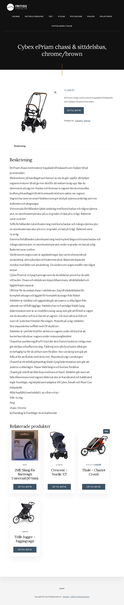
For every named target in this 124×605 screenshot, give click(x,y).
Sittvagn (79, 120)
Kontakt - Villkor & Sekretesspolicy (76, 597)
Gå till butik (74, 110)
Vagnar (87, 120)
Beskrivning (20, 146)
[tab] (20, 146)
